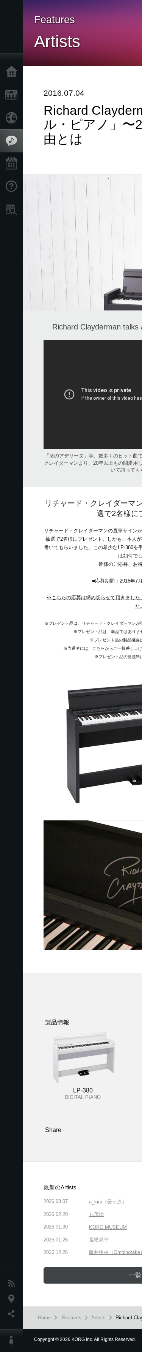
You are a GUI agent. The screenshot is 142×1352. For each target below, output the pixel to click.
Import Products (13, 117)
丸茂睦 (96, 1214)
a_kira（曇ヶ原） (108, 1202)
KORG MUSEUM (108, 1227)
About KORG (13, 1340)
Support (13, 186)
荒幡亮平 (99, 1240)
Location (13, 1298)
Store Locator (13, 209)
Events (13, 163)
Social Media (13, 1314)
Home (13, 72)
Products (13, 95)
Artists (98, 1317)
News (13, 1283)
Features (13, 141)
